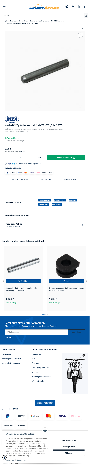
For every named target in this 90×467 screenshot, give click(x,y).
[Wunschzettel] (79, 6)
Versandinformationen (11, 363)
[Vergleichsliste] (73, 6)
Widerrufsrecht (38, 381)
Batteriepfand (7, 354)
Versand (22, 152)
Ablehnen (69, 453)
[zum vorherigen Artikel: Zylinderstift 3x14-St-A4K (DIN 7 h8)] (77, 28)
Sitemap (35, 363)
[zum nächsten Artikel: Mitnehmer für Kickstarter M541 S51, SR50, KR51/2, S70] (82, 28)
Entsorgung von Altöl (40, 368)
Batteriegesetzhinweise (41, 377)
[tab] (43, 314)
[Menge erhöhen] (34, 157)
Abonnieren (76, 332)
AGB (34, 359)
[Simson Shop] (44, 6)
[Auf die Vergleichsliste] (33, 250)
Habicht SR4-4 (56, 204)
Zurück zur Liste (11, 21)
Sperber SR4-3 (43, 204)
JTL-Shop (14, 464)
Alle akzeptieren (69, 440)
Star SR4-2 (72, 200)
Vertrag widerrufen (45, 403)
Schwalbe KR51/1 (59, 200)
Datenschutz (21, 460)
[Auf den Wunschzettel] (80, 35)
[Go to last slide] (3, 281)
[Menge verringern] (7, 157)
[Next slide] (86, 281)
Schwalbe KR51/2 (44, 200)
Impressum (10, 460)
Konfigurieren (69, 447)
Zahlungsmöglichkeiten (11, 359)
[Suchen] (86, 15)
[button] (4, 6)
